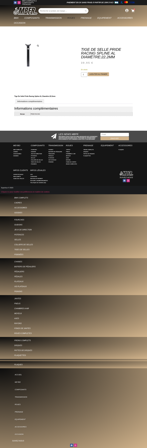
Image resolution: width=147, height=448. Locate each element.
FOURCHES (34, 149)
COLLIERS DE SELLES (37, 159)
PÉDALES (51, 155)
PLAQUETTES (87, 155)
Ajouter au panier (98, 74)
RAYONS (68, 159)
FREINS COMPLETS (88, 149)
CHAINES (50, 149)
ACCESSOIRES (17, 153)
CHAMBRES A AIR (70, 153)
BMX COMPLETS (17, 149)
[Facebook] (15, 2)
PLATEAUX (51, 157)
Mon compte (17, 176)
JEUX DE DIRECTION (36, 153)
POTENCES (34, 155)
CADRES (15, 151)
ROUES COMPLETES (71, 164)
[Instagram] (19, 2)
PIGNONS (50, 162)
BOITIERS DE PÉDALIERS (55, 151)
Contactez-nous (18, 174)
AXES (67, 157)
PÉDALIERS (51, 153)
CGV (31, 174)
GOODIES (16, 155)
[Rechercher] (85, 10)
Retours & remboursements (39, 180)
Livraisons (33, 176)
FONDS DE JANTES (71, 162)
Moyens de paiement (36, 178)
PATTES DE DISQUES (89, 153)
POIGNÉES (34, 164)
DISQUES (85, 151)
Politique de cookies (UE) (38, 182)
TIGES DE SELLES (36, 162)
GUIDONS (33, 151)
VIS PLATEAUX (52, 159)
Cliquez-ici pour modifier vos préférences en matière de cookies (25, 192)
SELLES (33, 157)
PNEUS (68, 151)
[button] (38, 46)
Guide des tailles (18, 178)
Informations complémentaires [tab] (29, 101)
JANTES (68, 149)
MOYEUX (68, 155)
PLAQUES (121, 149)
